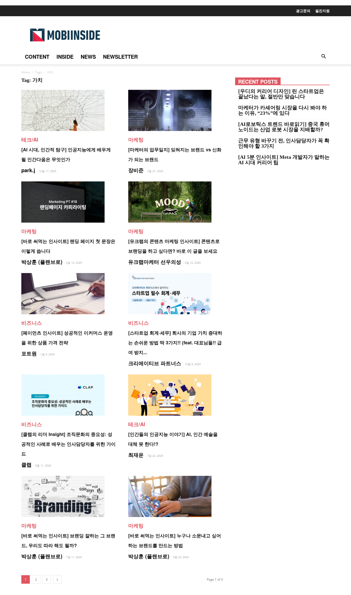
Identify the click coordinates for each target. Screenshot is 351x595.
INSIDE (65, 56)
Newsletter (120, 56)
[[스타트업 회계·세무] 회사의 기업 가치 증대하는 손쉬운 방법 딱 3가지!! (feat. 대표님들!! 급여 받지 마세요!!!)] (175, 293)
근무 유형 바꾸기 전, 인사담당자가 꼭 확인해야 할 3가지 (283, 143)
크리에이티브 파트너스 (154, 363)
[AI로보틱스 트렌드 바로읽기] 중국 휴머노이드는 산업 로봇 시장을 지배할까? (284, 126)
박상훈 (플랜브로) (41, 261)
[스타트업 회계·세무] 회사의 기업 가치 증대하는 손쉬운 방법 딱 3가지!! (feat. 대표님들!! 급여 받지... (175, 342)
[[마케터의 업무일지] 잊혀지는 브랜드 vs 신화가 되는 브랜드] (175, 110)
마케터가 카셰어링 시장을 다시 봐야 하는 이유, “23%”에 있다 (282, 110)
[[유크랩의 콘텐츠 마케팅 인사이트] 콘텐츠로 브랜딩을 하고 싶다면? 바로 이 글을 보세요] (175, 202)
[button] (323, 57)
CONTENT (37, 56)
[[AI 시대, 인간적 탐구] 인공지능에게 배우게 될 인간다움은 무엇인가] (68, 110)
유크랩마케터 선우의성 (154, 261)
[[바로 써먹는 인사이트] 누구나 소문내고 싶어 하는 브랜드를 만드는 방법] (175, 496)
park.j (28, 170)
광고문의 (303, 10)
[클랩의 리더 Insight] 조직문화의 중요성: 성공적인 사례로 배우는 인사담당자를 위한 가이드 (68, 444)
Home (25, 72)
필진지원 (322, 10)
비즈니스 (31, 322)
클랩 (26, 464)
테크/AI (29, 139)
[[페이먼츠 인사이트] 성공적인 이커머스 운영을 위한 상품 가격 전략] (68, 293)
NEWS (88, 56)
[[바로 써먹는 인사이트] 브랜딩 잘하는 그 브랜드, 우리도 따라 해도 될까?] (68, 496)
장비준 (136, 170)
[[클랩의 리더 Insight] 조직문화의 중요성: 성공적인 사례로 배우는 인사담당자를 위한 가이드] (68, 395)
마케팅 (136, 139)
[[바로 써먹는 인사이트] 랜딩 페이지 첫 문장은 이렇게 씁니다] (68, 202)
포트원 (29, 353)
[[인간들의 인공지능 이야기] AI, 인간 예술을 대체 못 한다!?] (175, 395)
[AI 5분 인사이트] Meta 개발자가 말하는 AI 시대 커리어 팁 (284, 159)
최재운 (136, 454)
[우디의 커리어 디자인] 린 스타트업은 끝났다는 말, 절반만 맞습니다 (281, 94)
